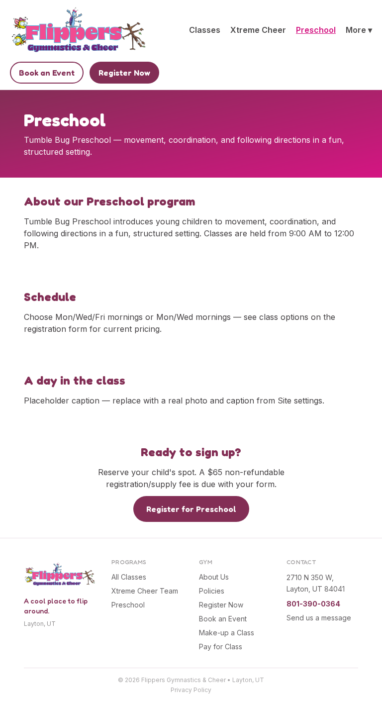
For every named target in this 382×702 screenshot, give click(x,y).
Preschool (316, 30)
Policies (211, 591)
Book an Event (47, 73)
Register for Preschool (191, 509)
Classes (204, 30)
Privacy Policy (191, 690)
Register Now (124, 73)
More (359, 30)
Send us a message (318, 617)
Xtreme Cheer (258, 30)
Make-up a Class (226, 632)
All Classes (128, 577)
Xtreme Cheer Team (144, 591)
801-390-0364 (313, 604)
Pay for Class (220, 646)
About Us (214, 577)
